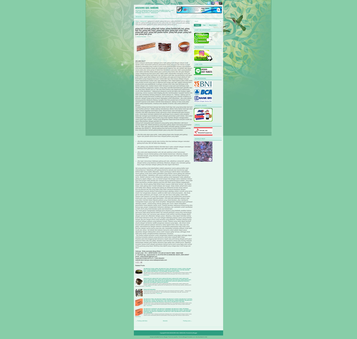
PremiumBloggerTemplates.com (187, 337)
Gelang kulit (143, 21)
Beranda (138, 16)
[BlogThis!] (138, 262)
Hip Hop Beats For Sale (201, 337)
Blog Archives (213, 25)
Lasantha (175, 337)
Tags (204, 25)
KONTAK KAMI (149, 16)
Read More (146, 275)
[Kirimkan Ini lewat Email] (136, 262)
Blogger (195, 333)
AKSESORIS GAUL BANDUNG (147, 7)
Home (137, 21)
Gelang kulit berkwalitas (150, 289)
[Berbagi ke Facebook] (141, 262)
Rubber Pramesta (141, 36)
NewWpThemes (159, 337)
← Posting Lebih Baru (141, 321)
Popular (197, 25)
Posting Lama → (187, 321)
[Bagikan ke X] (140, 262)
